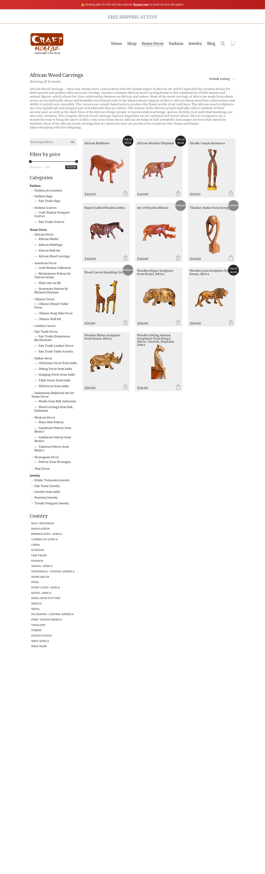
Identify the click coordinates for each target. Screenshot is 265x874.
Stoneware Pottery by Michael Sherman (51, 290)
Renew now (141, 4)
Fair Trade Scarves (51, 222)
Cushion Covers (45, 326)
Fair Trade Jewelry (47, 486)
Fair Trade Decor (46, 331)
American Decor (45, 263)
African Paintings (51, 244)
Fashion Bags (43, 196)
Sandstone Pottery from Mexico (52, 429)
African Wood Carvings (54, 256)
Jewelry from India (47, 492)
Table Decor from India (54, 380)
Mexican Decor (44, 417)
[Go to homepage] (47, 43)
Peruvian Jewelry (46, 497)
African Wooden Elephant (155, 143)
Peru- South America (46, 619)
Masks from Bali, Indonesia (57, 401)
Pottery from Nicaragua (55, 462)
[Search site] (223, 43)
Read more (125, 193)
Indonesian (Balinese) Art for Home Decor (53, 394)
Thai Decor (42, 468)
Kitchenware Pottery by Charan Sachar (52, 275)
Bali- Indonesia (42, 523)
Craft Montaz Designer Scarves (52, 214)
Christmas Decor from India (58, 363)
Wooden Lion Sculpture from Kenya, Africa (210, 272)
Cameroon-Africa (44, 539)
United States (41, 635)
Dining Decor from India (55, 369)
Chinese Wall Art (50, 319)
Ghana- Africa (41, 566)
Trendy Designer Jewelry (51, 503)
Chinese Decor (44, 299)
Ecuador (37, 550)
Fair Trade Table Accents (56, 351)
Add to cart (231, 193)
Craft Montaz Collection (55, 268)
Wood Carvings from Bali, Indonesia (53, 408)
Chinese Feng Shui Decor (56, 313)
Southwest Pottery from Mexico (52, 439)
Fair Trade (39, 555)
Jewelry (35, 475)
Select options (231, 258)
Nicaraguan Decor (46, 457)
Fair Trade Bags (49, 201)
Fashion (35, 186)
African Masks (48, 239)
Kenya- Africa (41, 593)
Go (72, 142)
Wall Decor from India (54, 386)
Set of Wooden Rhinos (153, 208)
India (35, 582)
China (35, 544)
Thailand (38, 625)
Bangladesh (40, 528)
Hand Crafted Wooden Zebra (104, 208)
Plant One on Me (50, 283)
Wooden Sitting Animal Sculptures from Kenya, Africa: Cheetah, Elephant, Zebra (156, 340)
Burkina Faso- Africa (46, 534)
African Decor (43, 234)
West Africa (40, 641)
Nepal (35, 609)
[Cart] (232, 43)
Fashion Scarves (45, 208)
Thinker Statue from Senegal (210, 208)
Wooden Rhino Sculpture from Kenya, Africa (102, 337)
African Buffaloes (97, 143)
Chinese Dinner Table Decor (51, 305)
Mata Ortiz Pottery (51, 422)
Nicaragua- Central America (52, 614)
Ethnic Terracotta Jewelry (52, 480)
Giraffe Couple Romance (207, 143)
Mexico (36, 603)
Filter (71, 167)
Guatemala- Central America (53, 571)
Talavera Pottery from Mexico (51, 448)
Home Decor (38, 230)
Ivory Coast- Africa (45, 587)
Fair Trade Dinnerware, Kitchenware (52, 338)
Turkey (36, 630)
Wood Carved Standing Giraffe (106, 272)
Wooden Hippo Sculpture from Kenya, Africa (155, 272)
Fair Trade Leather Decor (56, 345)
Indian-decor (43, 358)
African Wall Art (49, 250)
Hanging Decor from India (57, 374)
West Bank (39, 646)
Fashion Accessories (48, 190)
